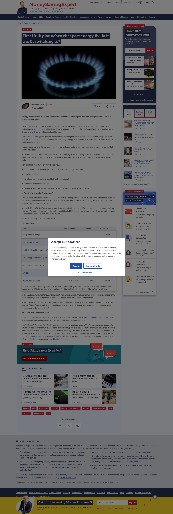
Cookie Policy (110, 250)
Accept (76, 265)
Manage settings (85, 272)
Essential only (93, 265)
